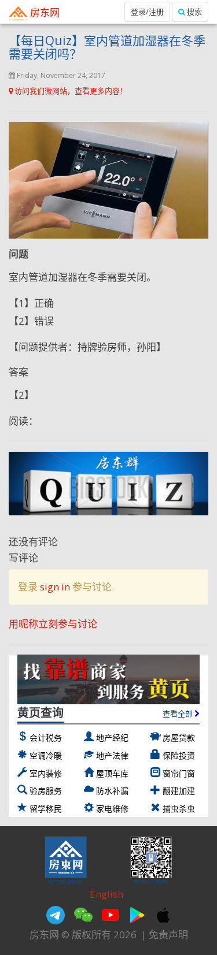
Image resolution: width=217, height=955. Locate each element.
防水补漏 (112, 790)
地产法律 (112, 755)
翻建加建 (179, 790)
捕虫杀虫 (179, 808)
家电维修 (112, 808)
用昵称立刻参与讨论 (53, 623)
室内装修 (46, 773)
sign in (55, 586)
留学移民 (46, 808)
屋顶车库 (112, 773)
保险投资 (179, 755)
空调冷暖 (46, 755)
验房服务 (46, 790)
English (106, 894)
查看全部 (178, 713)
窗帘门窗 (179, 773)
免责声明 (168, 934)
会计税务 (46, 737)
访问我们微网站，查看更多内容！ (70, 91)
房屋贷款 (179, 737)
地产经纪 (112, 737)
